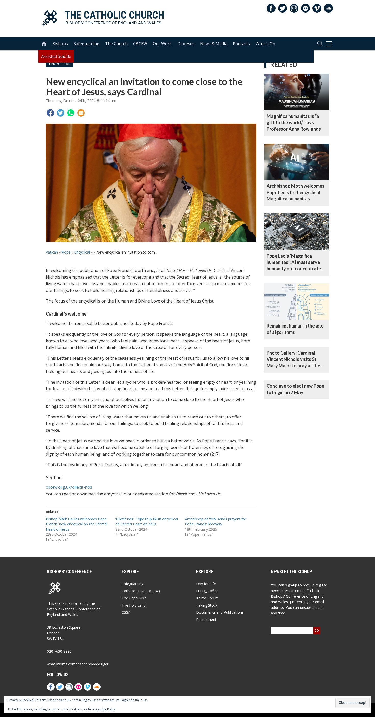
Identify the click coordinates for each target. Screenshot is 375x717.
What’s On (265, 43)
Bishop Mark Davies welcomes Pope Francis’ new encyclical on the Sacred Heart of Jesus (76, 524)
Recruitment (206, 619)
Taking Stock (206, 605)
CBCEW (140, 43)
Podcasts (241, 43)
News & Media (213, 43)
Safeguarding (86, 43)
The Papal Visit (134, 598)
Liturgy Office (207, 590)
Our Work (162, 43)
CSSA (126, 612)
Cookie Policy (106, 709)
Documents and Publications (220, 612)
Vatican (52, 252)
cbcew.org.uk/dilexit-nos (69, 487)
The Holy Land (134, 605)
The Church (116, 43)
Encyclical (82, 252)
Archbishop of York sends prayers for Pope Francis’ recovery (215, 521)
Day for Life (206, 583)
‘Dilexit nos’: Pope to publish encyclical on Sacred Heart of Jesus (146, 521)
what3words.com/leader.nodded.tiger (77, 664)
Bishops (60, 43)
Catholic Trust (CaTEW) (141, 590)
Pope (66, 252)
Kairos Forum (207, 598)
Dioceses (185, 43)
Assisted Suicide (56, 56)
